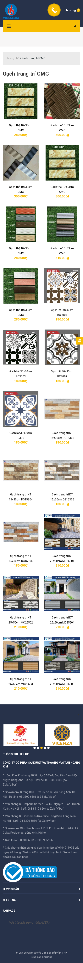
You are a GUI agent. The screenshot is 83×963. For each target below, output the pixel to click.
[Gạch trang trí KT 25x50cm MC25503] (21, 655)
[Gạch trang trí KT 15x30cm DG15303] (62, 409)
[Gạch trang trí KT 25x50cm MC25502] (21, 593)
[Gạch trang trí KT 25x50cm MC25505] (62, 655)
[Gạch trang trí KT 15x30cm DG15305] (62, 470)
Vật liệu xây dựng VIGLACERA (29, 922)
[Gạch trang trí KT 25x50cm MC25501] (62, 532)
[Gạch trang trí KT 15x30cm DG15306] (21, 532)
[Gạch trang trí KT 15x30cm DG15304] (21, 470)
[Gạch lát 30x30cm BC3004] (62, 286)
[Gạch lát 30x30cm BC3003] (21, 347)
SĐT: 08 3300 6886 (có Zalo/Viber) (35, 820)
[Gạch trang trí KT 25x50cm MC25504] (62, 593)
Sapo (49, 957)
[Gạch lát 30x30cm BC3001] (21, 409)
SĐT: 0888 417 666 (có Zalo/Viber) (42, 808)
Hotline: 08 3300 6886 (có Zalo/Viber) (32, 796)
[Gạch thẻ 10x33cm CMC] (21, 101)
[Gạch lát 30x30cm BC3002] (62, 347)
